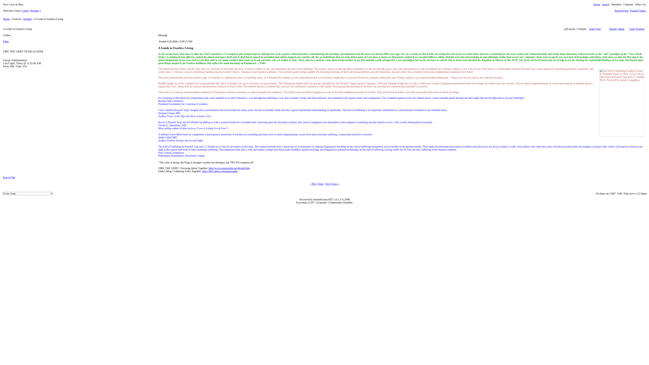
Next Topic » (332, 183)
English (27, 19)
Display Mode (616, 29)
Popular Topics (638, 10)
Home (597, 4)
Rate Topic (595, 29)
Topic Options (636, 29)
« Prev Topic (316, 183)
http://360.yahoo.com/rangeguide (219, 171)
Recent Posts (622, 10)
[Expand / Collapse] (575, 29)
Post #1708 (9, 177)
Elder (6, 41)
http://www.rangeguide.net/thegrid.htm (229, 168)
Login (25, 10)
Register (34, 10)
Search (605, 4)
